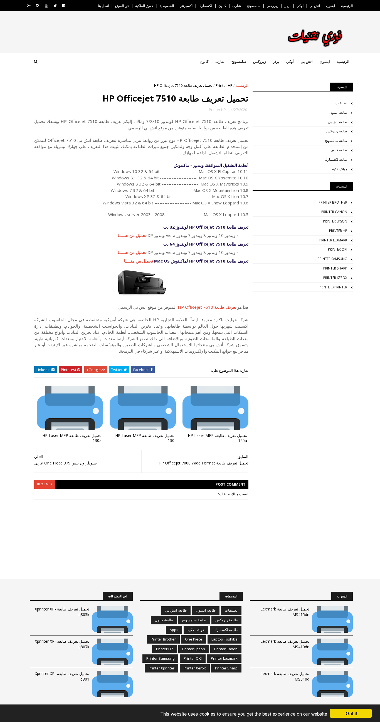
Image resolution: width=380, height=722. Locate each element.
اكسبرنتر (186, 5)
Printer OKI (337, 249)
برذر (287, 5)
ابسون (330, 5)
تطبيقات (341, 103)
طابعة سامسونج (336, 140)
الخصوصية (167, 5)
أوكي (300, 5)
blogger (45, 484)
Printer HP (224, 85)
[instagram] (37, 5)
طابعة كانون (338, 150)
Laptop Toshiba (224, 639)
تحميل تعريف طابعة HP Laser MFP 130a (72, 438)
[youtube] (46, 5)
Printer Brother (333, 202)
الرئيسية (347, 5)
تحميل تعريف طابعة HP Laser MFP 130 (144, 438)
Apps (174, 629)
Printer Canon (334, 211)
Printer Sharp (335, 268)
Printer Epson (335, 221)
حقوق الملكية (144, 5)
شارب (236, 5)
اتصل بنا (103, 5)
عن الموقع (122, 5)
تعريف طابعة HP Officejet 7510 (207, 307)
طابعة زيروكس (336, 131)
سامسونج (253, 5)
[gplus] (29, 5)
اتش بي (315, 5)
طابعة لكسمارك (336, 159)
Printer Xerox (335, 277)
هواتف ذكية (339, 169)
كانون (222, 5)
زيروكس (272, 5)
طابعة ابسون (338, 112)
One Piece (193, 639)
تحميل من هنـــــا (132, 235)
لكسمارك (205, 5)
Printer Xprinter (333, 287)
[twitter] (55, 5)
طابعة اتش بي (337, 122)
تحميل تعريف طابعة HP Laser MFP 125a (217, 438)
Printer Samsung (332, 258)
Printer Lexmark (333, 240)
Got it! (350, 713)
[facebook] (63, 5)
